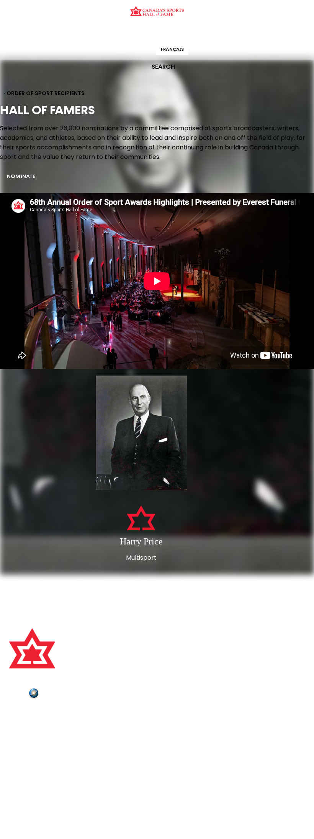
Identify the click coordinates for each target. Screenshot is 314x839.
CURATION (95, 32)
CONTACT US (27, 725)
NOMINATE (21, 177)
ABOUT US (23, 714)
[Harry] (141, 434)
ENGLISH (140, 49)
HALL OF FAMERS (211, 32)
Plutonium (55, 695)
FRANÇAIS (172, 49)
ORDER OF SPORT (167, 32)
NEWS (18, 746)
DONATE (21, 757)
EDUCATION (127, 32)
